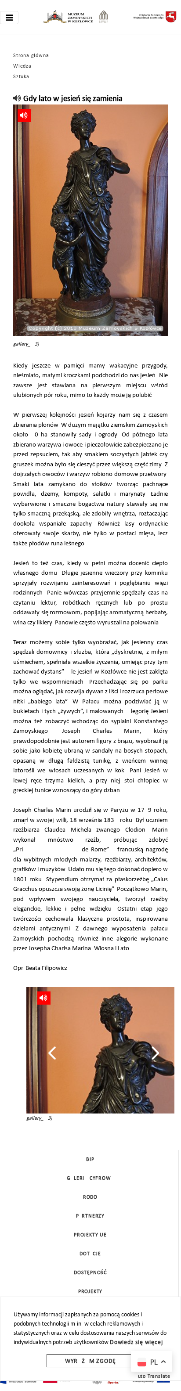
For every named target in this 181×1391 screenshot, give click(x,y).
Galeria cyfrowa (90, 1178)
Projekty (90, 1291)
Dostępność (90, 1273)
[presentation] (52, 1052)
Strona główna (31, 55)
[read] (17, 99)
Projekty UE (90, 1235)
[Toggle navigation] (9, 17)
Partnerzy (90, 1216)
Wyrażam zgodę (90, 1361)
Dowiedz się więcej (136, 1342)
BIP (90, 1159)
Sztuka (21, 76)
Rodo (90, 1197)
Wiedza (22, 66)
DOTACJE (90, 1254)
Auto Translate (152, 1376)
